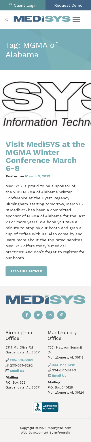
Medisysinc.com (59, 428)
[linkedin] (50, 315)
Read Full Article (26, 271)
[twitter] (38, 315)
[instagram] (61, 315)
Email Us (17, 371)
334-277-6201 (64, 365)
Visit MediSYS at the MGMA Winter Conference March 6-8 (45, 156)
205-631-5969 (21, 360)
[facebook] (26, 315)
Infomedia (62, 432)
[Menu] (76, 19)
